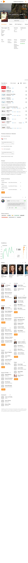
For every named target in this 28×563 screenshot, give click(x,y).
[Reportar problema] (18, 83)
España (2, 41)
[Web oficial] (4, 216)
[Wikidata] (19, 218)
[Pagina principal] (4, 2)
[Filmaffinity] (9, 216)
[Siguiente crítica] (25, 197)
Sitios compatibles (13, 83)
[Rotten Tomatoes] (5, 218)
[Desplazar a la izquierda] (20, 262)
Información (4, 24)
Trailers (10, 24)
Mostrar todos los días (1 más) (7, 156)
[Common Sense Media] (13, 218)
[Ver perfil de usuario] (3, 200)
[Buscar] (26, 2)
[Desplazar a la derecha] (22, 262)
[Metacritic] (22, 216)
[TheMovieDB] (17, 216)
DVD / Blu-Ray (18, 24)
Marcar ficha (16, 20)
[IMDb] (12, 216)
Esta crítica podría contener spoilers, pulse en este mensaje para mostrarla (16, 204)
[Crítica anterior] (22, 197)
